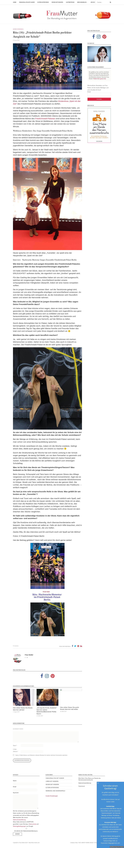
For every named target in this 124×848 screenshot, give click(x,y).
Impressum (81, 786)
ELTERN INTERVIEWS (52, 787)
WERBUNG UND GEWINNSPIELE (55, 790)
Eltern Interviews (43, 2)
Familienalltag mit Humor (27, 2)
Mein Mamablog (82, 2)
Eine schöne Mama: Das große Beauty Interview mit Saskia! (69, 708)
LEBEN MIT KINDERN (52, 781)
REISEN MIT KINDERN (52, 784)
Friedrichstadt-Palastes (45, 118)
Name (15, 745)
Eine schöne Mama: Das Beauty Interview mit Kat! (23, 709)
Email (89, 92)
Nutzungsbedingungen (19, 826)
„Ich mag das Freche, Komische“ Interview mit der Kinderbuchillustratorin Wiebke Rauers (47, 711)
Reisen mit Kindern (57, 2)
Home (14, 2)
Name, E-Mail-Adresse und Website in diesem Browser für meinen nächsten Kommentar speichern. (41, 755)
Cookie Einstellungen (52, 796)
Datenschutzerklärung (19, 819)
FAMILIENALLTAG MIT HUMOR (55, 778)
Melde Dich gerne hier (99, 78)
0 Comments (15, 646)
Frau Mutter (29, 655)
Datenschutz (32, 824)
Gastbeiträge (70, 2)
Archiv (93, 2)
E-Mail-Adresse (15, 750)
